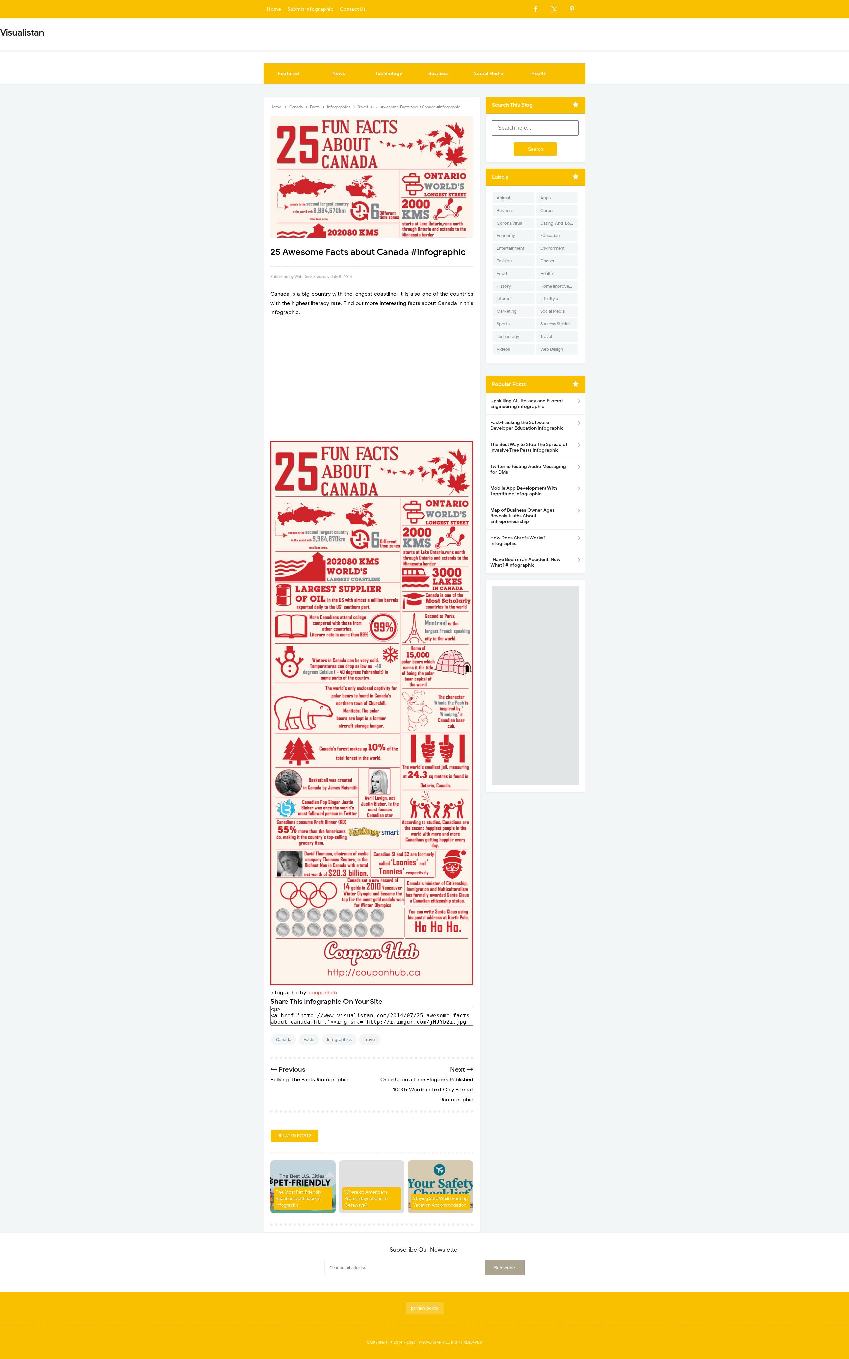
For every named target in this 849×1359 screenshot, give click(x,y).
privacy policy (424, 1308)
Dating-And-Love (557, 223)
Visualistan (430, 1342)
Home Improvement (559, 286)
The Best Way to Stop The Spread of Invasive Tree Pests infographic (529, 447)
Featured (288, 73)
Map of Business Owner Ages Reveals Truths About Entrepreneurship (522, 515)
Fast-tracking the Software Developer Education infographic (527, 425)
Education (550, 235)
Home (274, 9)
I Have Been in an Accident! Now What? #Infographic (525, 562)
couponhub (323, 992)
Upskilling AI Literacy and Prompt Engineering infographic (526, 403)
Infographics (339, 1039)
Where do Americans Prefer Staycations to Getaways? (366, 1198)
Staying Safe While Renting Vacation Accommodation (440, 1202)
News (338, 73)
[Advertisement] (371, 379)
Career (547, 210)
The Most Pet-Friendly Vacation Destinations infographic (298, 1198)
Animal (503, 198)
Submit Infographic (310, 9)
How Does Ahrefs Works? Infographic (518, 540)
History (504, 286)
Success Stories (555, 324)
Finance (547, 261)
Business (438, 73)
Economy (506, 235)
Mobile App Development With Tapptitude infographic (523, 491)
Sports (503, 324)
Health (538, 73)
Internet (504, 298)
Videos (503, 349)
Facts (309, 1039)
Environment (552, 248)
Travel (370, 1039)
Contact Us (353, 9)
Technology (388, 73)
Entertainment (510, 248)
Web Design (551, 349)
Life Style (549, 298)
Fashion (504, 261)
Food (502, 273)
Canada (283, 1039)
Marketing (507, 311)
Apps (545, 198)
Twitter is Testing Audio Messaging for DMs (528, 469)
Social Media (489, 73)
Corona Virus (509, 223)
